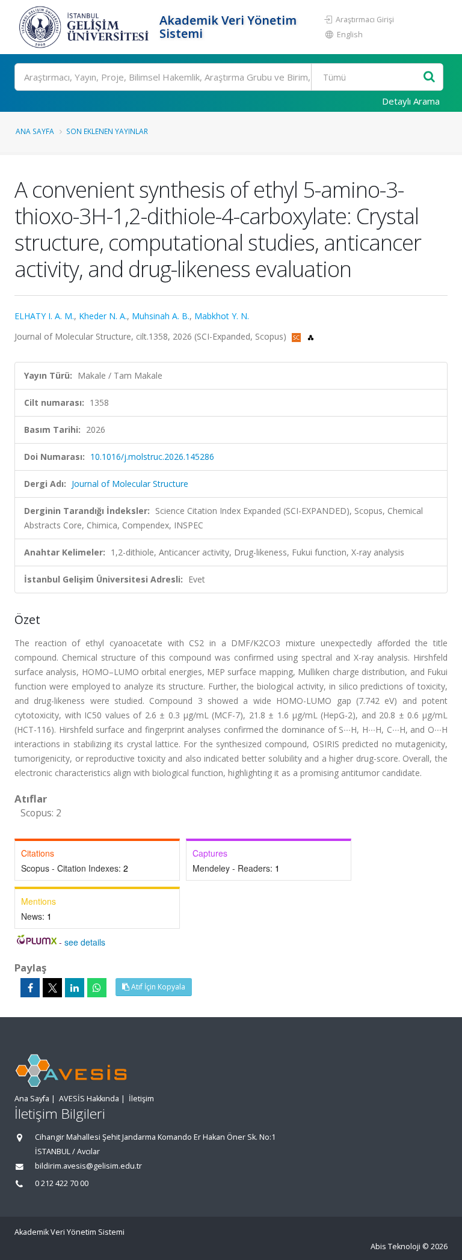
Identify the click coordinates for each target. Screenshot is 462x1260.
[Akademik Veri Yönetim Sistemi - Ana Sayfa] (85, 27)
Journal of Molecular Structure (130, 483)
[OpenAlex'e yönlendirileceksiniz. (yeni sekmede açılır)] (310, 336)
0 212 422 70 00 (61, 1183)
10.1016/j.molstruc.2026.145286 (152, 456)
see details (84, 942)
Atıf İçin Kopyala (157, 987)
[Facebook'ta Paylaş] (30, 987)
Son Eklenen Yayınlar (107, 131)
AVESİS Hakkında (89, 1098)
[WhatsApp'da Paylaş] (96, 987)
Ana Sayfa (35, 131)
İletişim (141, 1098)
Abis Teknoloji (395, 1246)
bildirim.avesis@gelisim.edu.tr (88, 1166)
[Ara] (429, 77)
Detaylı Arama (411, 101)
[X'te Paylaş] (52, 987)
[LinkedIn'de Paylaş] (74, 987)
